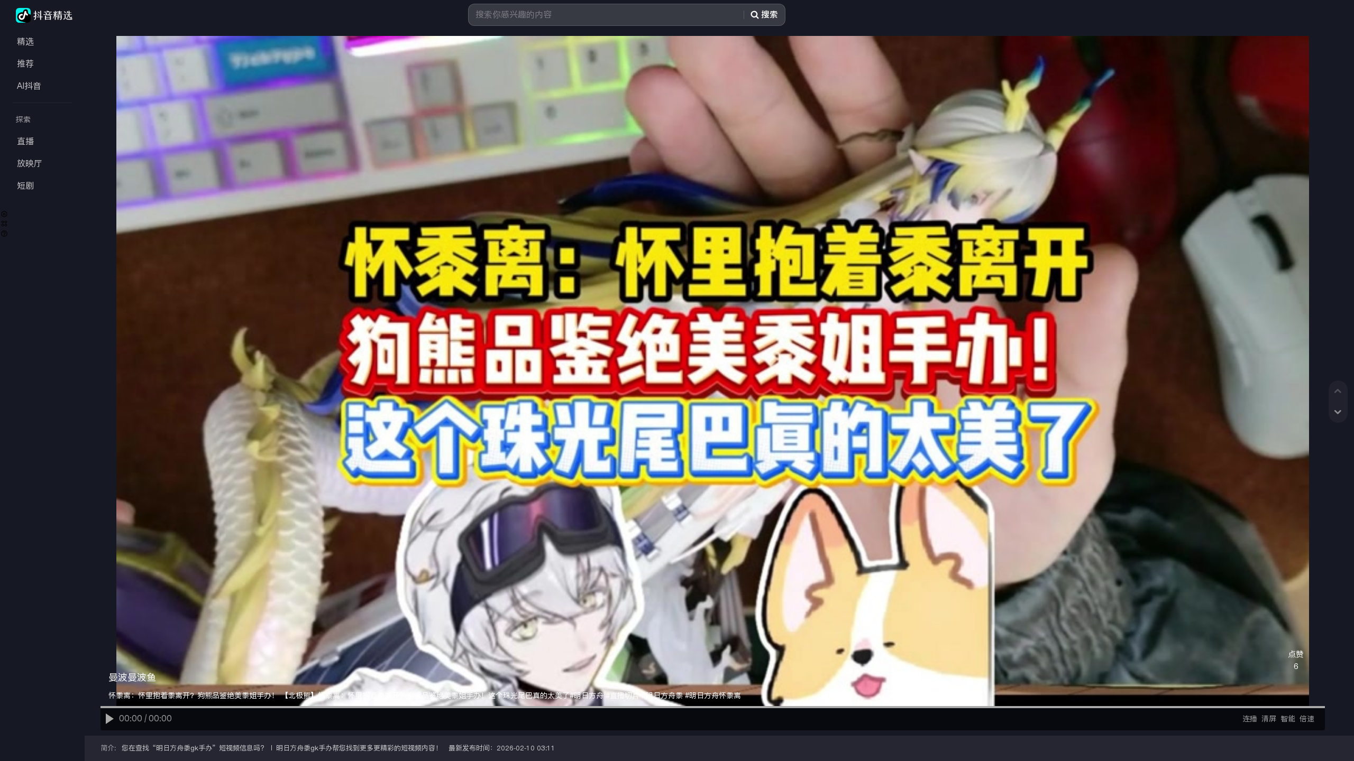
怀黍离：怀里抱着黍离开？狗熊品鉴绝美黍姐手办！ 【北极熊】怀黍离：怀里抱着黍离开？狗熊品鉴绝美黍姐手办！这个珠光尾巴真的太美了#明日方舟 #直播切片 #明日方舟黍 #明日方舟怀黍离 (424, 695)
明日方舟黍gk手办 (184, 748)
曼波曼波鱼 (132, 677)
